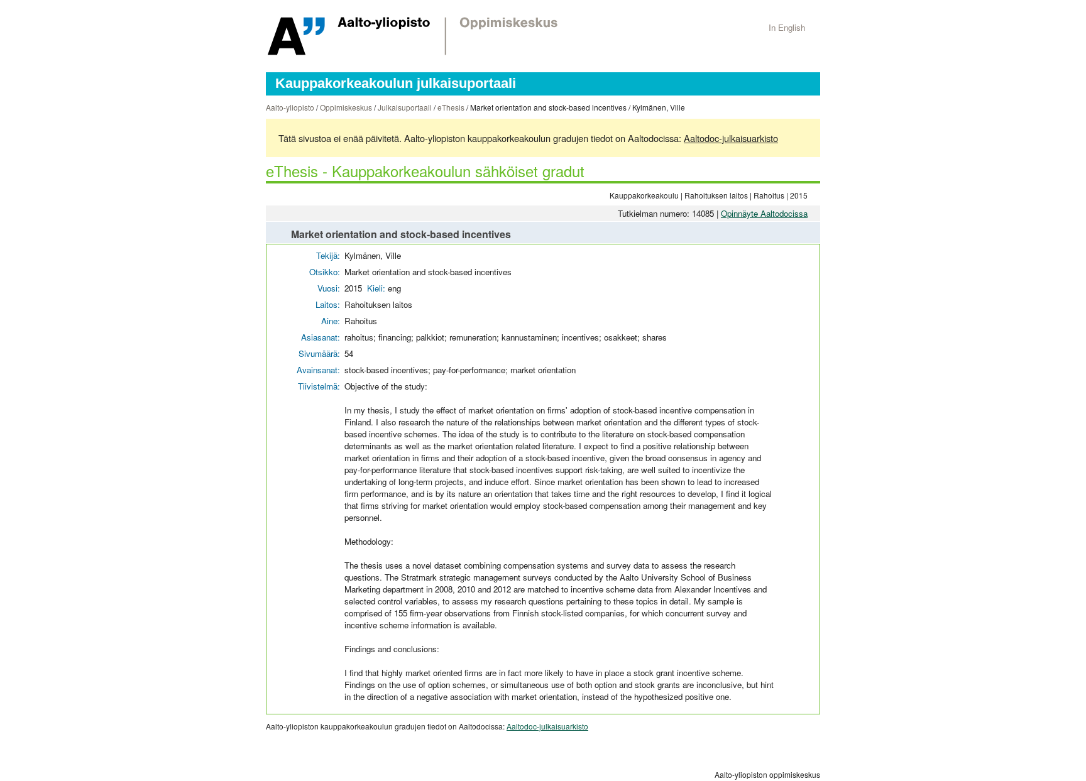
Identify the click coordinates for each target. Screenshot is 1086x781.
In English (787, 27)
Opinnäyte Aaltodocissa (764, 213)
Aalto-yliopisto (290, 107)
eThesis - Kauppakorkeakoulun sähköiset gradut (425, 171)
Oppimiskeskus (346, 107)
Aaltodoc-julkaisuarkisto (731, 138)
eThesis (450, 107)
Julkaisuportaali (405, 107)
